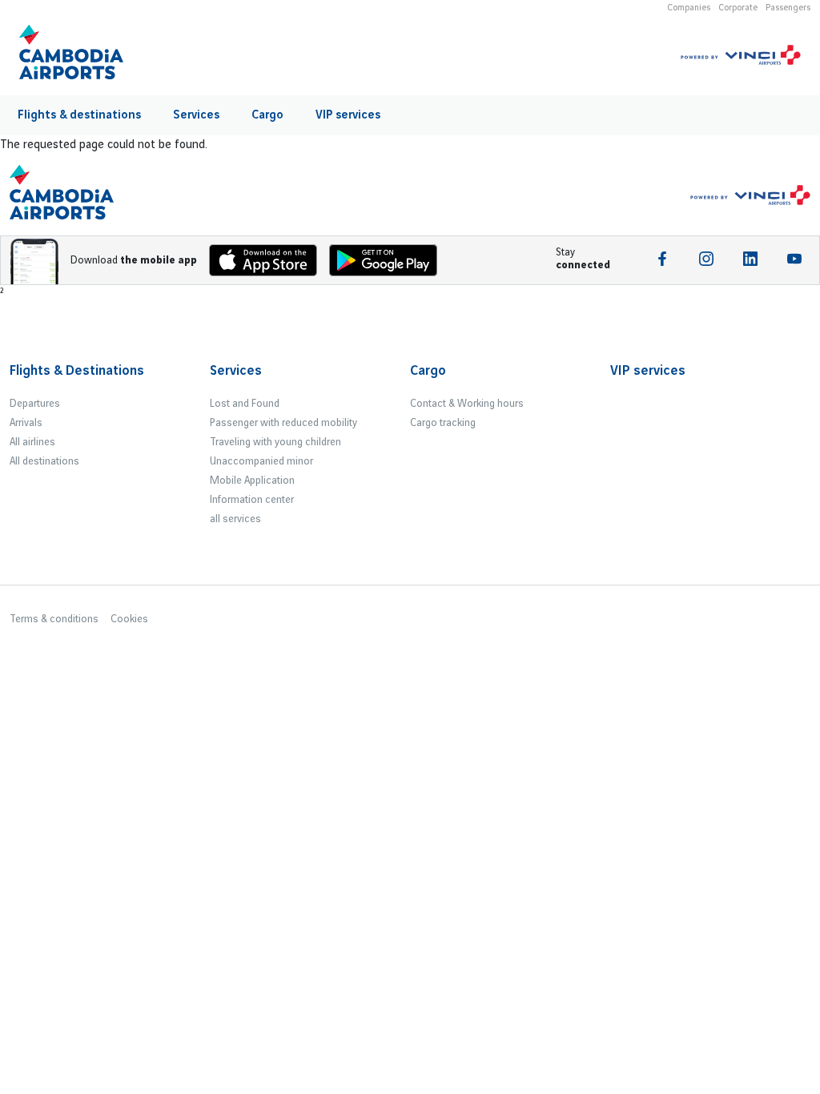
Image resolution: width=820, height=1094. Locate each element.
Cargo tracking (443, 422)
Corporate (738, 8)
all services (235, 519)
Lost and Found (244, 403)
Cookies (129, 619)
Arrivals (26, 422)
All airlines (32, 442)
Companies (688, 8)
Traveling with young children (275, 442)
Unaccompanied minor (261, 461)
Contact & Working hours (467, 403)
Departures (35, 403)
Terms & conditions (54, 619)
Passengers (788, 8)
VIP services (348, 115)
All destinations (44, 461)
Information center (252, 499)
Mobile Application (252, 480)
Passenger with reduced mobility (283, 422)
